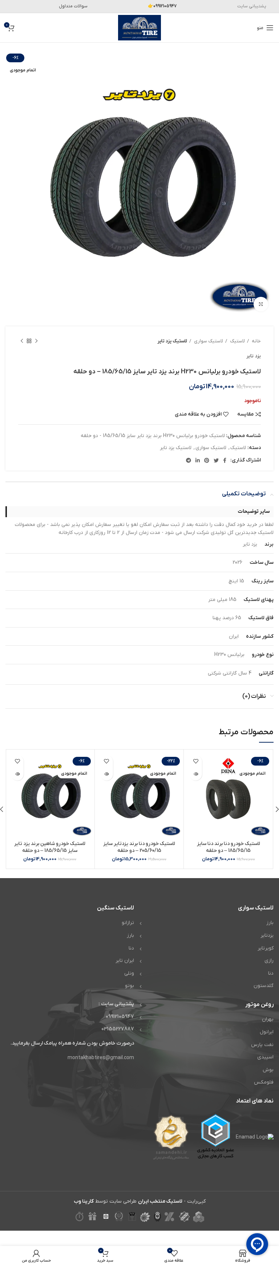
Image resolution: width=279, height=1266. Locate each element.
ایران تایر (125, 960)
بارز (270, 922)
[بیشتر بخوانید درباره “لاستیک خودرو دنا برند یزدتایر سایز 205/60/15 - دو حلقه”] (106, 774)
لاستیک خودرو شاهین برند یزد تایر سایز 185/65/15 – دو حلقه (49, 847)
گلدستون (264, 985)
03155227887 (117, 1029)
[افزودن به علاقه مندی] (195, 761)
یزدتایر (267, 935)
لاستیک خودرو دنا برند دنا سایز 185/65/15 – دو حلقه (228, 847)
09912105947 (120, 1016)
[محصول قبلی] (36, 341)
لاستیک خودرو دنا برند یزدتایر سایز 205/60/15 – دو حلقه (139, 847)
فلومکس (264, 1082)
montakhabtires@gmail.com (101, 1057)
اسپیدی (265, 1057)
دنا (271, 973)
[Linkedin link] (197, 460)
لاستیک (237, 341)
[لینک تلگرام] (188, 460)
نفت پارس (262, 1044)
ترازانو (128, 922)
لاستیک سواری (208, 341)
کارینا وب (84, 1201)
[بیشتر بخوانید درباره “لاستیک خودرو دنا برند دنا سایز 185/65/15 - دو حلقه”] (195, 774)
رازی (269, 960)
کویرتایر (266, 948)
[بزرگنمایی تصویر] (261, 304)
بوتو (129, 985)
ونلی (129, 973)
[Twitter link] (216, 460)
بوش (268, 1069)
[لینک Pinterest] (206, 460)
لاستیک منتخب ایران (160, 1201)
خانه (256, 341)
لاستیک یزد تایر (172, 341)
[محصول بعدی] (21, 341)
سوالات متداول (73, 6)
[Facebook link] (225, 460)
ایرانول (267, 1032)
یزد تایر (253, 356)
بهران (268, 1019)
